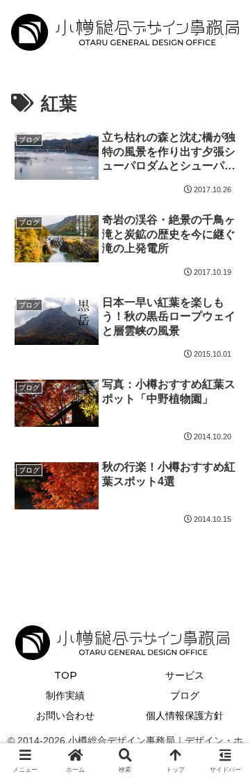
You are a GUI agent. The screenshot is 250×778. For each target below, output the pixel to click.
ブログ (184, 695)
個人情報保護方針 (185, 715)
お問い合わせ (65, 715)
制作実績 (65, 695)
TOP (65, 675)
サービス (184, 675)
